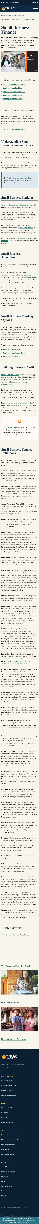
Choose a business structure (10, 1140)
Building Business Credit (12, 99)
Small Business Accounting (14, 92)
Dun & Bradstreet (20, 379)
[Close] (38, 1217)
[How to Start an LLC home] (8, 8)
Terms (3, 1191)
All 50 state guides (7, 1081)
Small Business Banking (12, 88)
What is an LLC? (6, 1108)
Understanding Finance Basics (15, 84)
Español (3, 1181)
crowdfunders (22, 664)
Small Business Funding (12, 95)
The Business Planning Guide (16, 966)
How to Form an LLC (12, 1002)
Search (35, 2)
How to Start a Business (13, 1039)
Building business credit (10, 375)
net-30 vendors (7, 408)
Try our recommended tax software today (19, 129)
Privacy (3, 1195)
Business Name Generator (9, 1135)
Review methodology (8, 1171)
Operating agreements (8, 1095)
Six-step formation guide (9, 1085)
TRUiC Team (29, 19)
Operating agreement (8, 1144)
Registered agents (7, 1090)
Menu (35, 8)
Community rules (6, 1186)
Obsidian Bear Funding (11, 427)
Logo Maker (5, 1149)
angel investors (17, 661)
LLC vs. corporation (7, 1122)
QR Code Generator (7, 1154)
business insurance (26, 228)
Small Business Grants (12, 356)
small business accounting (20, 267)
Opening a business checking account (15, 205)
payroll (9, 230)
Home (3, 15)
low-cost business (14, 334)
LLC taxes (4, 1117)
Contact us (4, 1176)
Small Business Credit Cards (14, 353)
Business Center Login (10, 2)
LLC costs (4, 1112)
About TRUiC (5, 1167)
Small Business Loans (11, 349)
